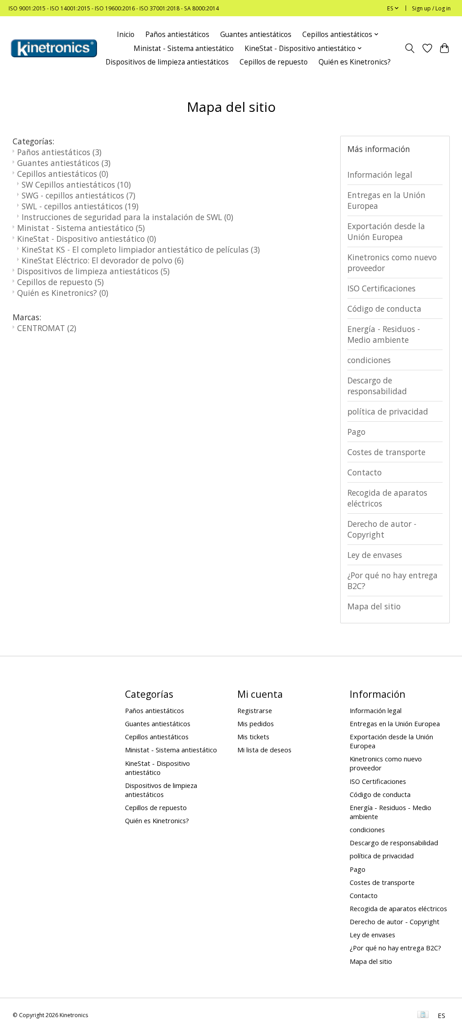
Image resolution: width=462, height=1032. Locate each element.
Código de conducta (384, 308)
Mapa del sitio (374, 606)
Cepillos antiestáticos (62, 173)
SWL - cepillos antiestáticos (80, 206)
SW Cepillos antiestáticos (76, 184)
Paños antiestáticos (177, 34)
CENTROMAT (46, 327)
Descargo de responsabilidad (377, 385)
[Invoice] (423, 1015)
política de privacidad (387, 411)
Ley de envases (374, 554)
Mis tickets (253, 736)
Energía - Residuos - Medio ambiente (383, 334)
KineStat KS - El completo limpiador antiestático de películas (141, 249)
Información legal (379, 174)
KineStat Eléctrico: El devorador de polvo (103, 260)
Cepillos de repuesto (274, 62)
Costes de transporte (386, 452)
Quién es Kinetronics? (355, 62)
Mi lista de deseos (264, 749)
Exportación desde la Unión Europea (386, 231)
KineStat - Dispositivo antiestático (86, 238)
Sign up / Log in (431, 8)
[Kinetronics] (54, 48)
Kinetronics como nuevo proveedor (392, 262)
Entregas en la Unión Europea (386, 200)
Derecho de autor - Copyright (381, 529)
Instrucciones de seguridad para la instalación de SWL (127, 217)
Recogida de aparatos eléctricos (387, 498)
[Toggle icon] (409, 48)
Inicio (125, 34)
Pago (356, 431)
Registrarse (254, 710)
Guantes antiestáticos (255, 34)
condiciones (369, 360)
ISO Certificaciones (381, 288)
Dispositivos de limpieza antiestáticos (167, 62)
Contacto (364, 472)
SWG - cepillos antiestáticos (78, 195)
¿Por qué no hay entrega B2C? (392, 580)
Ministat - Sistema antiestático (184, 48)
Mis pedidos (255, 723)
